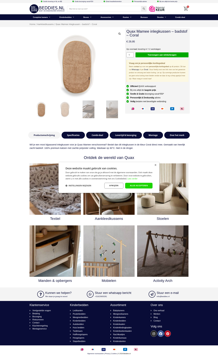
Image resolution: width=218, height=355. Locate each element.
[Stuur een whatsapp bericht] (90, 294)
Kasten (126, 17)
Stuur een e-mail (168, 293)
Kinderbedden (65, 17)
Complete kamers (40, 17)
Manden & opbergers (55, 281)
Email (146, 69)
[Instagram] (154, 333)
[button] (119, 34)
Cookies (114, 353)
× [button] (155, 165)
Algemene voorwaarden (95, 353)
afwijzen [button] (113, 185)
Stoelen (160, 17)
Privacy (107, 353)
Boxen (86, 17)
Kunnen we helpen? (58, 293)
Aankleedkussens (45, 24)
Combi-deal (180, 17)
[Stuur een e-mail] (152, 294)
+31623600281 (101, 296)
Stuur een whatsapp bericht (113, 293)
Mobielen (109, 281)
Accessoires (106, 17)
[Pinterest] (168, 333)
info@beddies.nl (163, 296)
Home (32, 24)
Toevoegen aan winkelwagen (162, 55)
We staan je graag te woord (56, 296)
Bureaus (144, 17)
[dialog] (109, 177)
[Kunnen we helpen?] (40, 294)
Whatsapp (135, 69)
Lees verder (132, 178)
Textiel (55, 219)
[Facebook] (161, 333)
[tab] (44, 135)
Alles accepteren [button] (139, 185)
